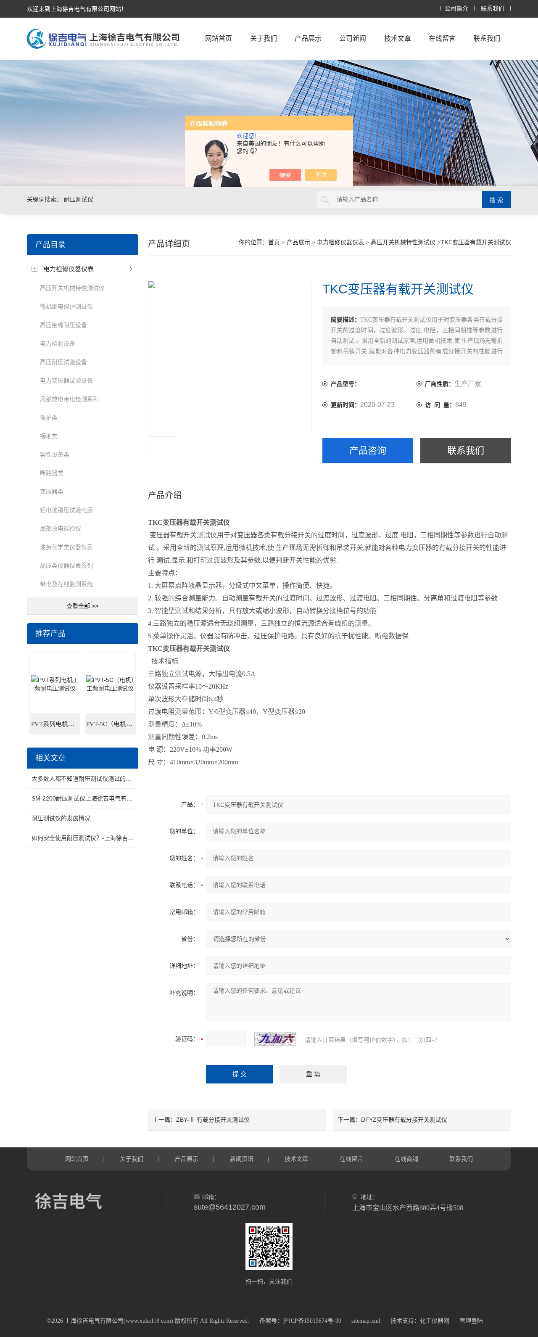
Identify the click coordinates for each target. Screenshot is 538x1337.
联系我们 (492, 8)
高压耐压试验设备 (63, 362)
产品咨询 (367, 450)
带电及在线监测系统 (66, 584)
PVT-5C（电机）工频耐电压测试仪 (110, 724)
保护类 (49, 417)
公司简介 (456, 8)
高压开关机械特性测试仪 (72, 288)
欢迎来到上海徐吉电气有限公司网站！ (77, 8)
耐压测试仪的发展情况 (61, 818)
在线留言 (442, 38)
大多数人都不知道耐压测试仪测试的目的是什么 (93, 778)
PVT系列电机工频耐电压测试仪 (55, 724)
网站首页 (218, 38)
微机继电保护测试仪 (66, 306)
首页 (274, 242)
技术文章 (397, 38)
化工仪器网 (434, 1321)
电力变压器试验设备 (66, 380)
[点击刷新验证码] (275, 1039)
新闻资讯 (241, 1158)
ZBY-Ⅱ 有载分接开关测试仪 (213, 1119)
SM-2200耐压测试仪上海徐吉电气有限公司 (88, 798)
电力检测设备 (57, 343)
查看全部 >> (82, 605)
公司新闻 (352, 38)
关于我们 (263, 38)
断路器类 (51, 473)
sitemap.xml (365, 1321)
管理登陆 (471, 1321)
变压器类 (51, 491)
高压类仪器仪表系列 (66, 565)
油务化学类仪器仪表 (66, 547)
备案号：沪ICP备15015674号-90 (300, 1321)
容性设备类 (54, 454)
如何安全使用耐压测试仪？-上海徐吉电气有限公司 (97, 838)
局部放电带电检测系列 (69, 399)
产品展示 (308, 38)
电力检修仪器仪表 (68, 268)
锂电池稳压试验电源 (66, 510)
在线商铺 (406, 1158)
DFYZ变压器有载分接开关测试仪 (404, 1119)
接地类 (49, 436)
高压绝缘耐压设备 (63, 325)
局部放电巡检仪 (60, 528)
